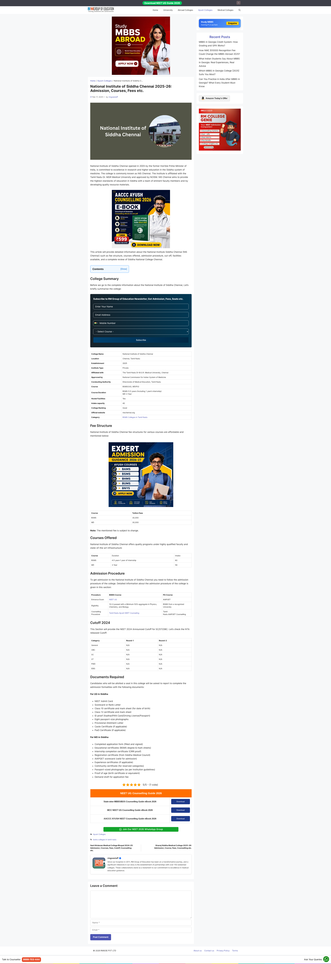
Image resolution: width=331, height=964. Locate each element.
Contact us (209, 950)
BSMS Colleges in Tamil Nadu (135, 417)
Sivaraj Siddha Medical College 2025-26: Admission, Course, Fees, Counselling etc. (173, 846)
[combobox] (96, 323)
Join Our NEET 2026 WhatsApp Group (143, 829)
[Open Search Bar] (239, 10)
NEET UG (113, 599)
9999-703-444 (31, 959)
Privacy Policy (223, 950)
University (168, 10)
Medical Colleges (225, 10)
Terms (235, 950)
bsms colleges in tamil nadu (104, 839)
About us (198, 950)
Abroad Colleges (185, 10)
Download (180, 801)
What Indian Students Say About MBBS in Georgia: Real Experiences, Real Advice (219, 62)
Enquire (232, 23)
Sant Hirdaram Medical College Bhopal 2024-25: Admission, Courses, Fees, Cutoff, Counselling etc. (111, 847)
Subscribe (141, 340)
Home (155, 10)
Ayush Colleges (205, 10)
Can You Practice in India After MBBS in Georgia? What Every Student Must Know (219, 83)
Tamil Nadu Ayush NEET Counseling (124, 613)
